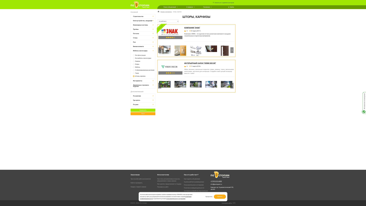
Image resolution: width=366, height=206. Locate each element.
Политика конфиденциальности (194, 188)
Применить (142, 110)
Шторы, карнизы (140, 76)
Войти (232, 7)
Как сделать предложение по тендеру (169, 184)
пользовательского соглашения (175, 198)
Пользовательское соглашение (194, 185)
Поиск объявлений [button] (169, 7)
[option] (165, 50)
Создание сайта (227, 203)
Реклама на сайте (162, 187)
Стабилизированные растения (144, 70)
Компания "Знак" (192, 28)
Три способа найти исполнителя (141, 179)
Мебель (137, 67)
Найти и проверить (136, 183)
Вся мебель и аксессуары (143, 58)
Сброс (143, 113)
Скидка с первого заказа (138, 187)
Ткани (137, 73)
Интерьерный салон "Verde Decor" (200, 63)
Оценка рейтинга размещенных (194, 182)
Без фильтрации (140, 55)
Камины (137, 61)
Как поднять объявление (192, 179)
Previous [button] (159, 50)
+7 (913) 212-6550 (216, 181)
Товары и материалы (166, 11)
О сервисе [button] (189, 7)
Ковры (137, 64)
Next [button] (232, 50)
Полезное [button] (206, 7)
